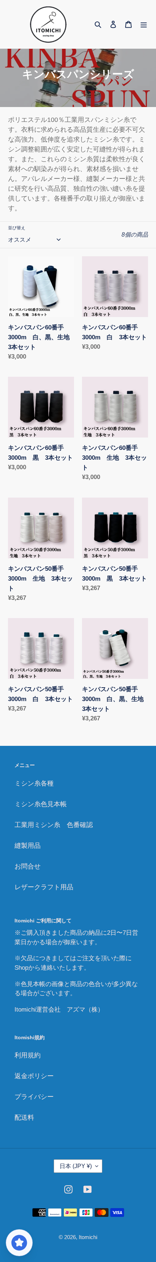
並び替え (16, 227)
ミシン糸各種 (34, 783)
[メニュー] (143, 24)
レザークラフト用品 (44, 887)
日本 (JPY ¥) (75, 1166)
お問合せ (28, 866)
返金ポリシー (34, 1076)
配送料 (24, 1117)
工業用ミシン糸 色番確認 (54, 824)
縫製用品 (28, 845)
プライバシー (34, 1096)
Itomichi (88, 1237)
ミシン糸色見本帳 (41, 804)
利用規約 (28, 1055)
